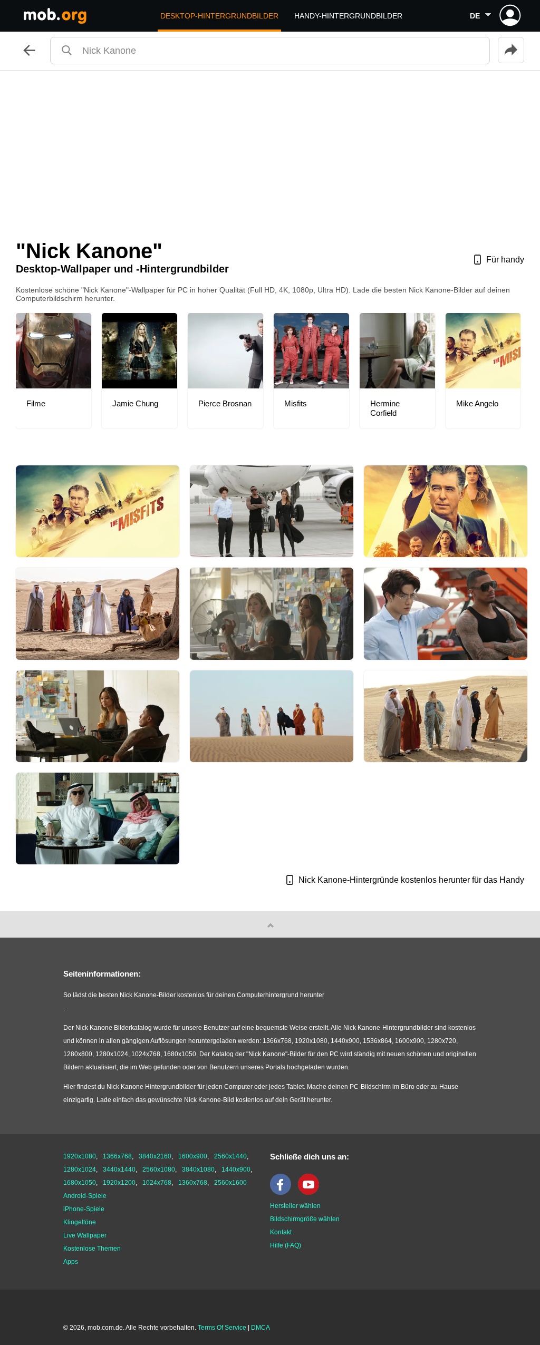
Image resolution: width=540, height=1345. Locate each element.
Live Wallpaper (85, 1235)
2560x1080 (158, 1169)
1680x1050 (79, 1182)
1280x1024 (79, 1169)
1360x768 (192, 1182)
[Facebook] (283, 1192)
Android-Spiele (85, 1196)
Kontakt (281, 1232)
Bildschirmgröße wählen (305, 1219)
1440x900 (235, 1169)
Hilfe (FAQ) (285, 1245)
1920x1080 (79, 1156)
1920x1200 (119, 1182)
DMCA (260, 1327)
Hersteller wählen (295, 1206)
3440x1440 (119, 1169)
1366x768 (117, 1156)
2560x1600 (230, 1182)
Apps (70, 1261)
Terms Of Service (222, 1327)
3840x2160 (155, 1156)
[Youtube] (311, 1192)
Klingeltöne (79, 1222)
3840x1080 (198, 1169)
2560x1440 (230, 1156)
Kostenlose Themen (92, 1248)
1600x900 (192, 1156)
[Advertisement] (270, 149)
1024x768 (156, 1182)
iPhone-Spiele (83, 1209)
